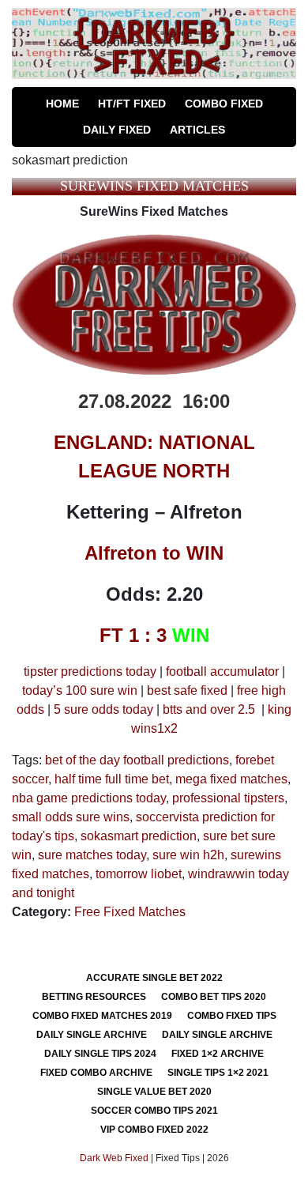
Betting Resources (94, 996)
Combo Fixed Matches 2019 (102, 1015)
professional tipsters (228, 798)
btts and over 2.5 (209, 709)
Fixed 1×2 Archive (217, 1053)
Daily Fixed (117, 129)
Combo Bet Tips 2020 (213, 996)
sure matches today (92, 855)
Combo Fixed (224, 103)
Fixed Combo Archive (96, 1072)
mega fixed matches (231, 779)
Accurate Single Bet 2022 (154, 977)
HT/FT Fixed (132, 103)
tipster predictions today (90, 671)
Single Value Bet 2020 (154, 1091)
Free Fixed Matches (130, 912)
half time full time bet (111, 779)
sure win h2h (188, 855)
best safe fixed (187, 690)
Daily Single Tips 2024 (100, 1053)
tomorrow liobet (139, 874)
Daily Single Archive (91, 1034)
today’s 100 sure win (79, 690)
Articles (197, 129)
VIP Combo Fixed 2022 (154, 1129)
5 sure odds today (103, 709)
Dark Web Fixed (114, 1158)
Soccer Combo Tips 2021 (154, 1110)
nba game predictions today (89, 798)
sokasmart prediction (139, 836)
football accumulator (222, 671)
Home (62, 103)
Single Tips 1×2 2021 (218, 1072)
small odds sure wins (71, 817)
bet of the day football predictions (137, 760)
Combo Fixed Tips (231, 1015)
